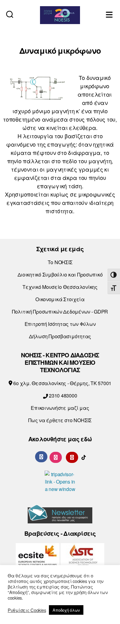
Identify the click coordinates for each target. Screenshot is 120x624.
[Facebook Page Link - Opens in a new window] (41, 456)
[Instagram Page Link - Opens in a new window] (55, 456)
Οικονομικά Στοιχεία (60, 299)
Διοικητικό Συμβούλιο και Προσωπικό (60, 274)
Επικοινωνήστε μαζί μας (60, 407)
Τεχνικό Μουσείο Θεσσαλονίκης (59, 286)
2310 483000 (62, 395)
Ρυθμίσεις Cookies (27, 610)
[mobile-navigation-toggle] (110, 14)
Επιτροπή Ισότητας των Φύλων (60, 323)
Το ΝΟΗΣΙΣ (60, 262)
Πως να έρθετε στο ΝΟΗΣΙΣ (60, 420)
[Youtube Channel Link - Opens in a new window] (72, 456)
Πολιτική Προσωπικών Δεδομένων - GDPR (60, 311)
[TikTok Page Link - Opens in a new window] (84, 456)
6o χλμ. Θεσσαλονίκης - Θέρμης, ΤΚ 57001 (61, 383)
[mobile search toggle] (9, 14)
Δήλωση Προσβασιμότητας (60, 336)
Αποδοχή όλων (66, 610)
